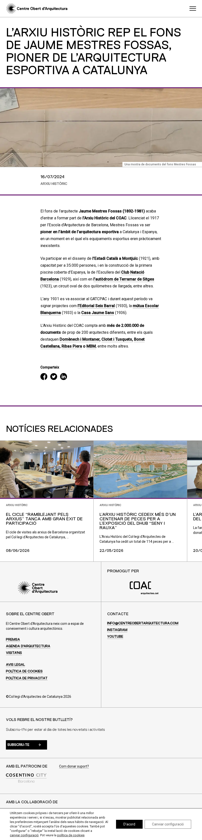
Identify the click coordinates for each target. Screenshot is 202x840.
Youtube (115, 636)
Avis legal (15, 664)
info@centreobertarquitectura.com (142, 623)
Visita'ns (14, 653)
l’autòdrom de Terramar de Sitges (123, 279)
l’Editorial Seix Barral (96, 305)
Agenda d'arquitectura (28, 646)
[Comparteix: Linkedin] (63, 377)
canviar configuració (24, 835)
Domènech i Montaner (80, 339)
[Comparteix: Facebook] (43, 377)
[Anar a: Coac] (144, 593)
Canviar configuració (168, 824)
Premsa (13, 639)
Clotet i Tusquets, (117, 339)
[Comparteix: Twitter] (53, 377)
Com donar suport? (74, 766)
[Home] (36, 8)
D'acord (129, 824)
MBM (91, 346)
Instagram (117, 630)
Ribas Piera (72, 346)
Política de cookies (24, 671)
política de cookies (70, 835)
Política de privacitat (27, 678)
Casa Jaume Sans (97, 312)
